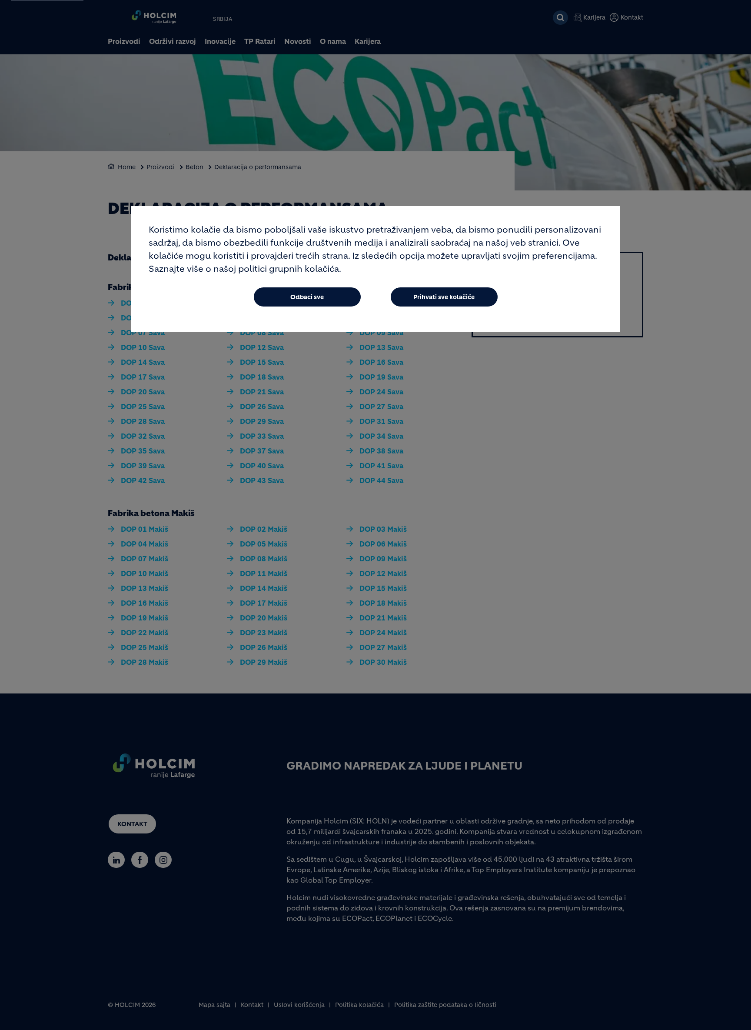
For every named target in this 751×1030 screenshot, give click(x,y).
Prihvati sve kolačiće (444, 297)
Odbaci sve (307, 297)
